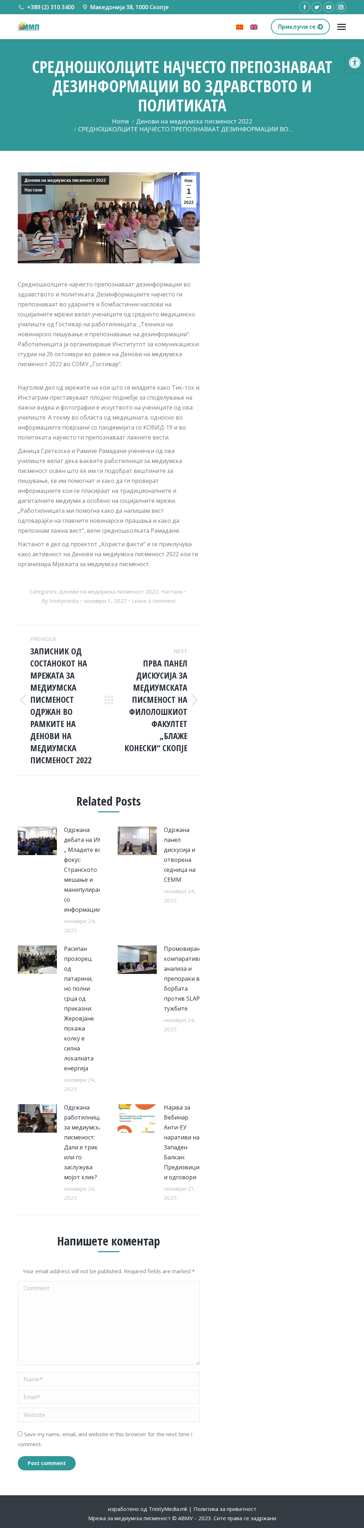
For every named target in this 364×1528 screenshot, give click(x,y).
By (60, 600)
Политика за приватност (224, 1508)
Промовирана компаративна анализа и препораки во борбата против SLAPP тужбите (184, 978)
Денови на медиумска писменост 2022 (65, 180)
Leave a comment (154, 600)
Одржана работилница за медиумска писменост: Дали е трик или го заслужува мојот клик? (83, 1142)
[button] (355, 62)
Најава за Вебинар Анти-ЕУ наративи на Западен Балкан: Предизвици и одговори (181, 1142)
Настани (33, 190)
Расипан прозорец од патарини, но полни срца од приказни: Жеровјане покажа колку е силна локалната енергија (79, 1008)
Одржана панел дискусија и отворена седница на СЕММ (180, 855)
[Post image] (37, 841)
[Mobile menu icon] (341, 26)
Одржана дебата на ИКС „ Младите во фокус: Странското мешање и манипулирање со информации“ (85, 869)
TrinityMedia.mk (168, 1508)
